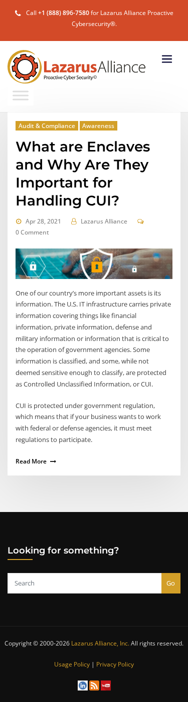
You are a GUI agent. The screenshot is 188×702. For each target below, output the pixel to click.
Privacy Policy (115, 664)
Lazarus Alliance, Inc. (100, 643)
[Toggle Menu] (21, 96)
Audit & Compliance (47, 126)
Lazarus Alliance (104, 221)
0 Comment (32, 232)
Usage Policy (72, 664)
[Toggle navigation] (166, 59)
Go (170, 583)
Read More (31, 461)
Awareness (98, 126)
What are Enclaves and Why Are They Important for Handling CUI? (83, 173)
